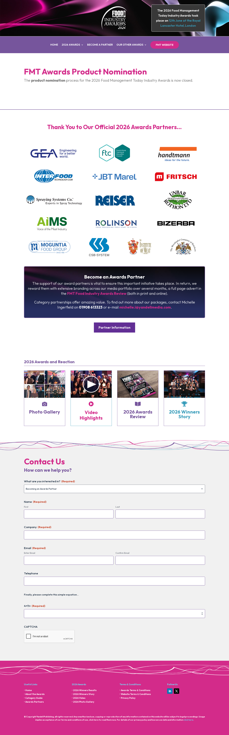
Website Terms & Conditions (136, 694)
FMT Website (165, 44)
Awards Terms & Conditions (135, 690)
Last (118, 506)
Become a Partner (100, 45)
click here (188, 720)
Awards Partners (34, 701)
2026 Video (79, 698)
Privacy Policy (128, 698)
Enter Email (29, 553)
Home (54, 45)
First (26, 506)
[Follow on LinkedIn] (170, 691)
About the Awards (35, 694)
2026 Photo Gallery (83, 701)
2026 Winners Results (85, 690)
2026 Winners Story (83, 694)
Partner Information (114, 327)
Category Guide (33, 698)
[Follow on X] (176, 691)
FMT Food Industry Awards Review (96, 293)
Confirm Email (122, 553)
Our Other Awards (130, 45)
